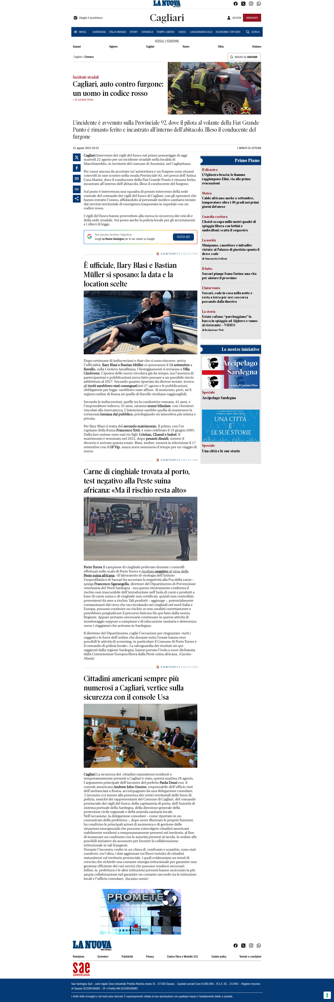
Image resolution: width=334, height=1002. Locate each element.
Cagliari (150, 46)
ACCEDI (236, 18)
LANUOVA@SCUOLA (201, 32)
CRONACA (147, 32)
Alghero (113, 46)
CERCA (255, 32)
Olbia (221, 46)
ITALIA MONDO (117, 32)
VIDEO (182, 32)
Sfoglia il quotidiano (91, 18)
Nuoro (186, 46)
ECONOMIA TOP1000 (228, 32)
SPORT (134, 32)
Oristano (256, 46)
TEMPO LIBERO (165, 32)
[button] (140, 912)
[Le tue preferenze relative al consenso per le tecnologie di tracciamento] (327, 995)
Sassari (77, 46)
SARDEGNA (99, 32)
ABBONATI (252, 18)
